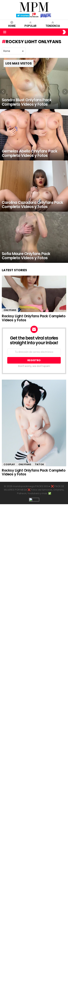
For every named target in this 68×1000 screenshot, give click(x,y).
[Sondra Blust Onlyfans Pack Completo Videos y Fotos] (34, 83)
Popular (30, 25)
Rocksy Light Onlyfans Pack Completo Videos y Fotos (33, 318)
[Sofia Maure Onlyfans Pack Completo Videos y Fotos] (34, 237)
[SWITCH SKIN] (64, 32)
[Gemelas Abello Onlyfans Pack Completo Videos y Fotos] (34, 134)
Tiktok (39, 464)
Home (12, 25)
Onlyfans (10, 310)
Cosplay (9, 464)
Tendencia (53, 25)
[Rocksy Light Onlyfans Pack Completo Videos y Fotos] (34, 294)
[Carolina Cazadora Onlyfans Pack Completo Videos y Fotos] (34, 186)
